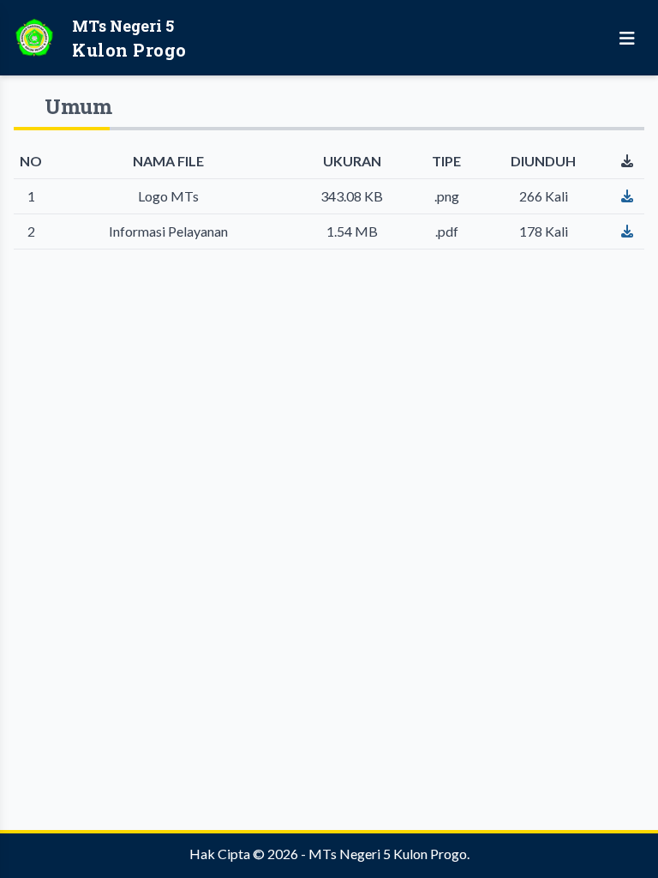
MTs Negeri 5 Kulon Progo (387, 853)
